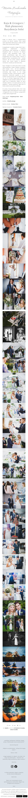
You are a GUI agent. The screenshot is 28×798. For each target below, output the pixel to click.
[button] (14, 1)
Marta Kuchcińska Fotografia (14, 10)
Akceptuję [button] (19, 796)
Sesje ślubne (14, 729)
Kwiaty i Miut (14, 104)
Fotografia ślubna (19, 728)
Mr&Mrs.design (11, 101)
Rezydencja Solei (14, 96)
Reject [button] (25, 796)
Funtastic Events (17, 107)
